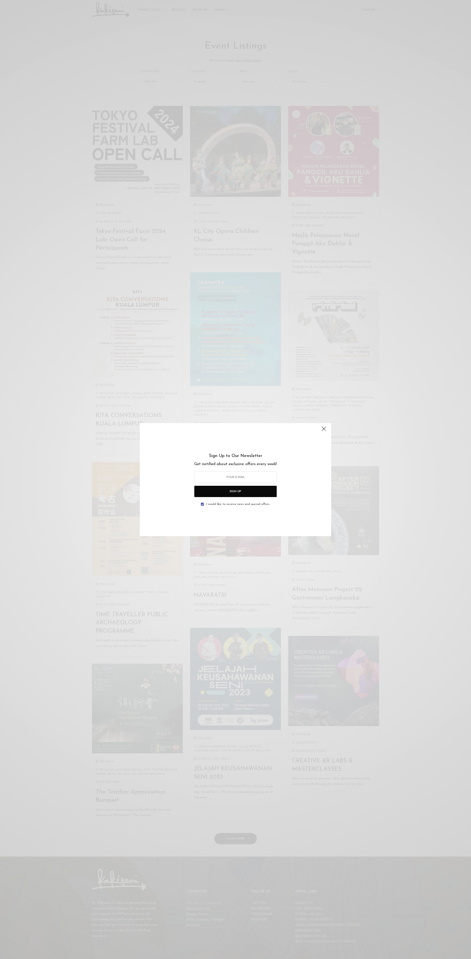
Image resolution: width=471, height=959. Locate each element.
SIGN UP (235, 491)
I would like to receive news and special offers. (238, 504)
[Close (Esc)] (324, 431)
